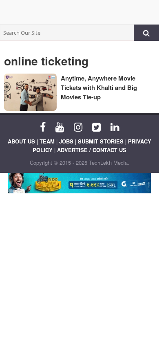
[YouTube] (59, 126)
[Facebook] (43, 126)
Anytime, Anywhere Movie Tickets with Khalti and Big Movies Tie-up (99, 87)
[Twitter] (96, 126)
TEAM (47, 141)
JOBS (66, 141)
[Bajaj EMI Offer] (79, 183)
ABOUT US (21, 141)
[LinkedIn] (114, 126)
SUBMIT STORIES (101, 141)
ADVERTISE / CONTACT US (91, 150)
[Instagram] (78, 126)
